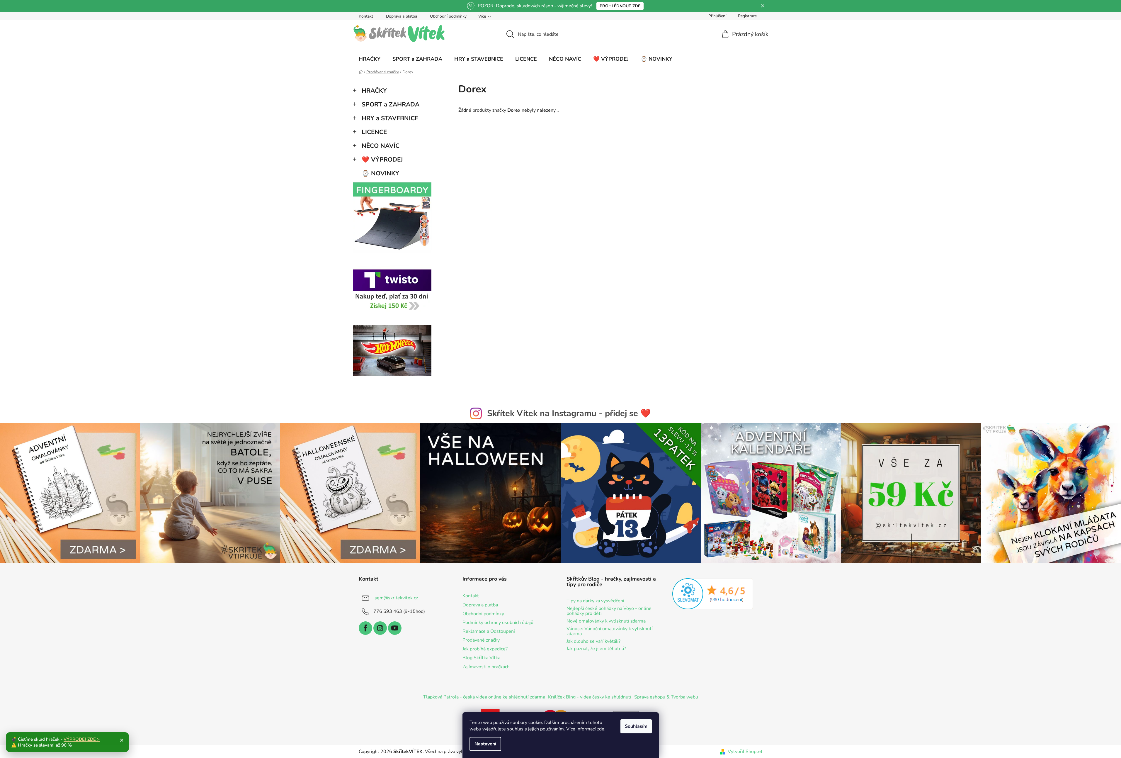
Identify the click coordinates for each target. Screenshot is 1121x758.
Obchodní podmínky (448, 16)
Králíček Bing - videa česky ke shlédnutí (589, 697)
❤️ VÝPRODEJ (382, 159)
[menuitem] (369, 59)
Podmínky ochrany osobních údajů (497, 622)
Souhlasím (636, 726)
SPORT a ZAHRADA (390, 104)
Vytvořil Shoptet (745, 751)
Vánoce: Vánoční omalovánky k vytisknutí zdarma (610, 631)
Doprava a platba (401, 16)
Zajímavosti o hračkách (486, 667)
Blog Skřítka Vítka (481, 657)
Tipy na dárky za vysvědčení (595, 601)
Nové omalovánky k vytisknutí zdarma (606, 621)
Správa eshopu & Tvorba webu (666, 697)
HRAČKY (374, 91)
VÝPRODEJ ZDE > (82, 739)
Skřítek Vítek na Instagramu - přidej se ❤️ (569, 413)
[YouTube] (395, 628)
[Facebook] (365, 628)
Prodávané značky (481, 640)
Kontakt (366, 16)
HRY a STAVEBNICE (390, 118)
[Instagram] (380, 628)
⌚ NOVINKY (380, 173)
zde (600, 729)
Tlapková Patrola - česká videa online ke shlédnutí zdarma (484, 697)
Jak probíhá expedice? (485, 649)
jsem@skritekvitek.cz (395, 598)
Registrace (747, 16)
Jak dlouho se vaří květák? (593, 641)
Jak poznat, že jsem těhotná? (596, 649)
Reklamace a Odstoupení (488, 631)
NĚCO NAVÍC (380, 146)
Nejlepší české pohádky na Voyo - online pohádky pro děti (609, 611)
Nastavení (485, 744)
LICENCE (374, 132)
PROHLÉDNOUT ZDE (620, 6)
